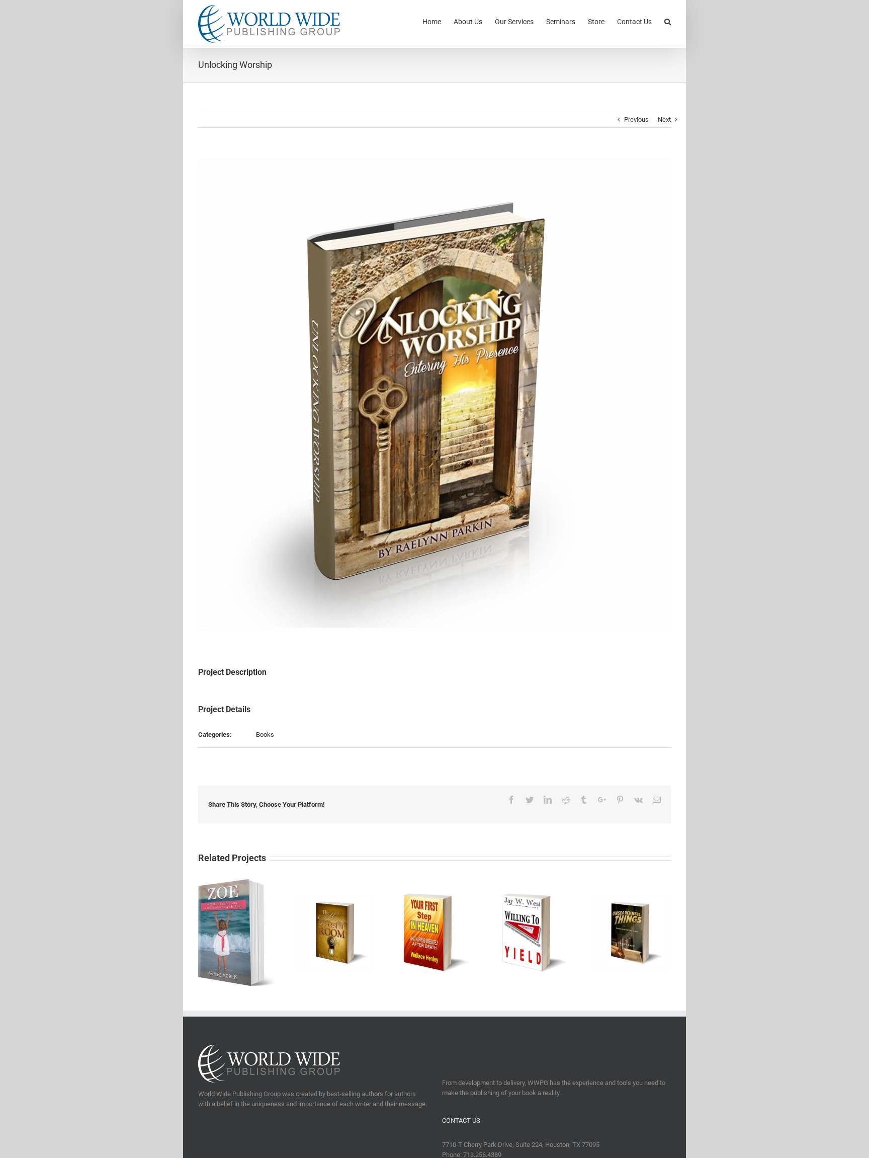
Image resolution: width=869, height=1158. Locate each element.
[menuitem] (438, 21)
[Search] (667, 21)
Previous (636, 119)
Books (265, 734)
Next (664, 119)
